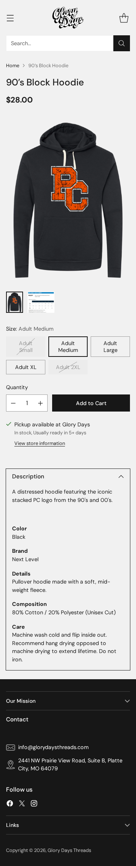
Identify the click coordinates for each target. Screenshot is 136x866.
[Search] (121, 43)
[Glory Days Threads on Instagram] (34, 805)
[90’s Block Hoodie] (68, 200)
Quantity (17, 387)
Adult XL (26, 367)
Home (12, 65)
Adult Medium (68, 346)
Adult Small (25, 346)
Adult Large (110, 346)
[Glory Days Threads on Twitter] (21, 805)
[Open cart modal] (123, 17)
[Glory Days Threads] (68, 18)
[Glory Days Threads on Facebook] (9, 805)
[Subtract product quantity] (13, 403)
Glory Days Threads (69, 850)
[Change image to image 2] (41, 302)
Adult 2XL (68, 367)
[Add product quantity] (40, 403)
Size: (30, 328)
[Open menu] (10, 17)
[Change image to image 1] (14, 302)
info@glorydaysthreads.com (53, 747)
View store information (39, 443)
